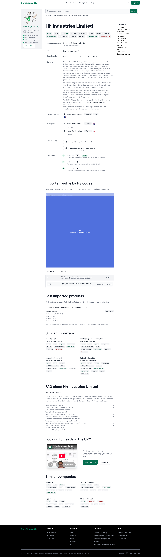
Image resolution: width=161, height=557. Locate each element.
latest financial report (94, 102)
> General (120, 27)
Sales (72, 539)
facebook (77, 56)
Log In (127, 3)
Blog (92, 3)
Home (49, 15)
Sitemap (121, 554)
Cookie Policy (122, 539)
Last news (120, 40)
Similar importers (123, 47)
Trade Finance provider (102, 539)
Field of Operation (123, 29)
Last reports (121, 38)
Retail (65, 43)
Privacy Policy (123, 536)
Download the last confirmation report (81, 148)
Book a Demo (29, 46)
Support (73, 542)
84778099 (109, 311)
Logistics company (100, 533)
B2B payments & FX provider (104, 536)
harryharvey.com (70, 51)
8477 (49, 284)
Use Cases (70, 3)
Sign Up (135, 3)
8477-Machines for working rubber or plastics (76, 283)
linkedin (66, 56)
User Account (51, 533)
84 (47, 277)
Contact (73, 536)
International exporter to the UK (105, 545)
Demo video (121, 52)
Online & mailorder (78, 43)
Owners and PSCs (123, 34)
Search (133, 11)
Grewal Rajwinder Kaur (75, 114)
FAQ (118, 49)
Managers (120, 36)
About (72, 533)
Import (119, 45)
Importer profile (122, 43)
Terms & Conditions (124, 533)
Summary (120, 32)
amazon (96, 56)
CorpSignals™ (34, 553)
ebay (87, 56)
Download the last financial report (80, 142)
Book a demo (89, 462)
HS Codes (50, 536)
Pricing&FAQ (83, 3)
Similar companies (123, 54)
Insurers (96, 542)
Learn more (104, 462)
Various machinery (51, 311)
